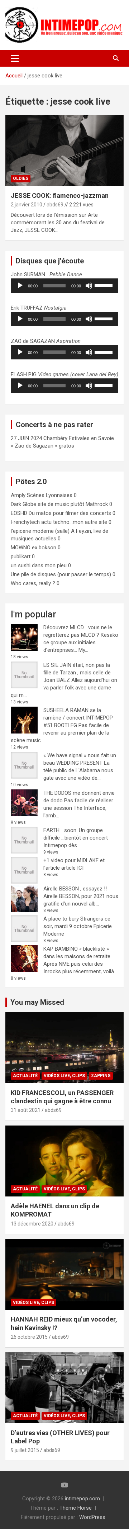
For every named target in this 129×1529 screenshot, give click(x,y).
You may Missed (37, 1002)
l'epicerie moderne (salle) (40, 531)
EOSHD (19, 513)
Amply (18, 495)
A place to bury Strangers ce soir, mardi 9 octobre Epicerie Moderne (77, 926)
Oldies (20, 178)
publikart (20, 556)
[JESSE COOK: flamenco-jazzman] (64, 150)
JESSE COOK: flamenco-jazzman (60, 195)
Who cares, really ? (33, 583)
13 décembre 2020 (32, 1224)
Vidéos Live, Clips (64, 1075)
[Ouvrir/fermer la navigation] (14, 58)
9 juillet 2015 (25, 1450)
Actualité (25, 1075)
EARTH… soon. (60, 830)
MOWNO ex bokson (33, 547)
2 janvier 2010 (26, 204)
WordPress (92, 1517)
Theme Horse (75, 1508)
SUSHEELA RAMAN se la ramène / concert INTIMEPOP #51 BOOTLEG (78, 717)
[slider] (105, 284)
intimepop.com (82, 1498)
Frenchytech (25, 522)
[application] (64, 285)
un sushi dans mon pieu (39, 565)
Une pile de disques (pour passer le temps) (61, 574)
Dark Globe (23, 504)
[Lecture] (20, 285)
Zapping (101, 1075)
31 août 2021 (25, 1110)
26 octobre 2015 (29, 1337)
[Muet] (88, 285)
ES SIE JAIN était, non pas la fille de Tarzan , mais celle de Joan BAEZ (77, 672)
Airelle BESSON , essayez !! (75, 888)
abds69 (55, 204)
